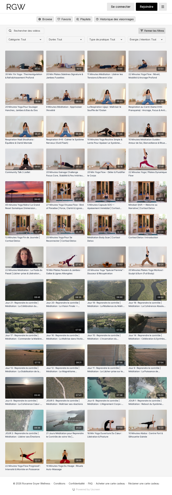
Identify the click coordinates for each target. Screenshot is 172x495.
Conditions (59, 483)
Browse (47, 19)
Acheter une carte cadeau (110, 483)
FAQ (90, 483)
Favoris (66, 19)
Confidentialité (77, 483)
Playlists (85, 19)
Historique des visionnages (117, 19)
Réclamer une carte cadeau (143, 483)
